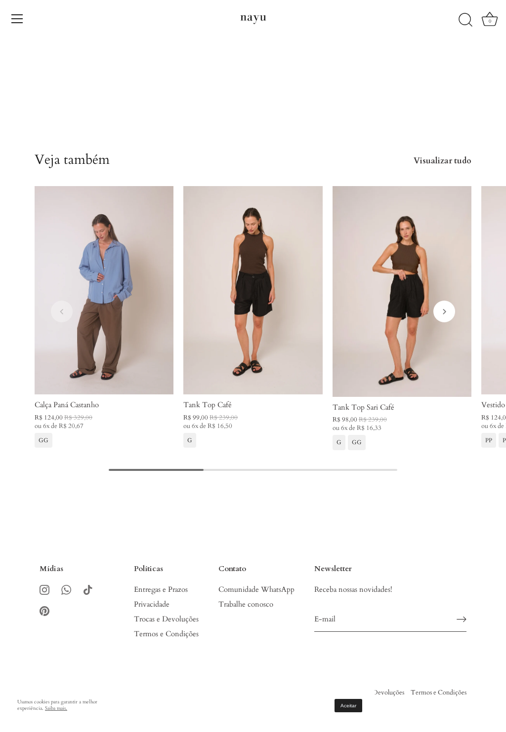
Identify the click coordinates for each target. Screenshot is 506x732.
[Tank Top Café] (252, 290)
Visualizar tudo (442, 160)
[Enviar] (461, 619)
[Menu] (17, 19)
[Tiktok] (88, 589)
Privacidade (151, 604)
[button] (62, 311)
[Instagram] (44, 589)
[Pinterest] (44, 610)
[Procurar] (465, 20)
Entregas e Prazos (161, 589)
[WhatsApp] (66, 589)
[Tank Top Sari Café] (402, 291)
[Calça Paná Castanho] (104, 290)
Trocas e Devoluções (166, 619)
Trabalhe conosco (245, 604)
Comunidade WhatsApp (256, 589)
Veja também (72, 160)
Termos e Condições (166, 634)
